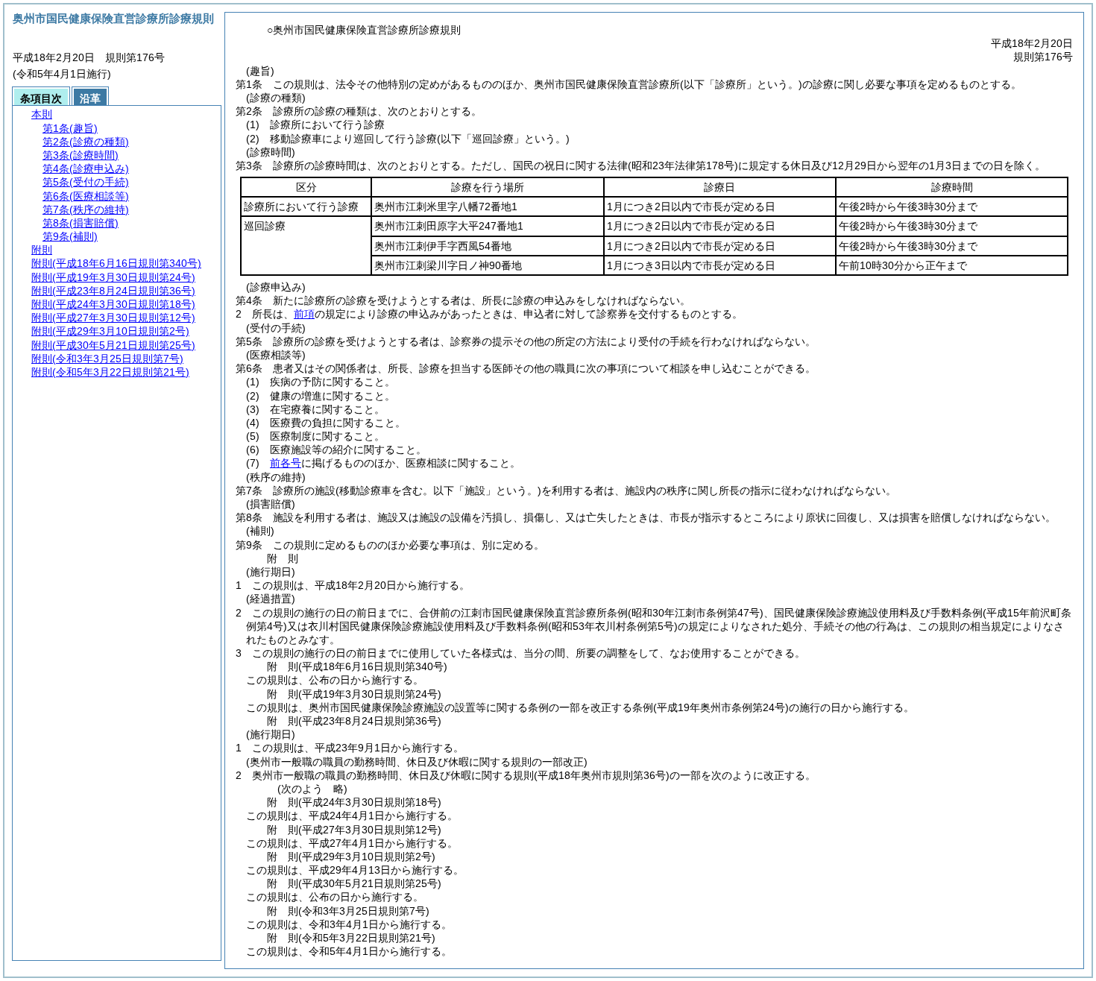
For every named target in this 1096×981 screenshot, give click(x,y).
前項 (304, 314)
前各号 (285, 463)
